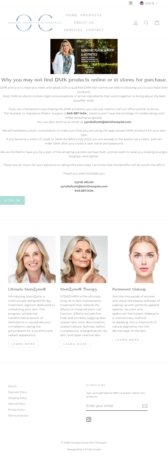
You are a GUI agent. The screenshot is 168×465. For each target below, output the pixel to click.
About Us (84, 22)
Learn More (23, 344)
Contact (95, 30)
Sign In (12, 200)
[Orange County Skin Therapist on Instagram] (88, 419)
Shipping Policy (17, 398)
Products (91, 15)
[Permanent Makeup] (136, 259)
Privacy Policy (16, 409)
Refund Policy (16, 403)
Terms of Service (18, 415)
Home (71, 15)
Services (73, 30)
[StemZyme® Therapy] (84, 259)
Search (12, 386)
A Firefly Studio (91, 449)
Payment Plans (17, 392)
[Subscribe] (145, 406)
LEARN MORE (75, 344)
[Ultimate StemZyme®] (32, 259)
